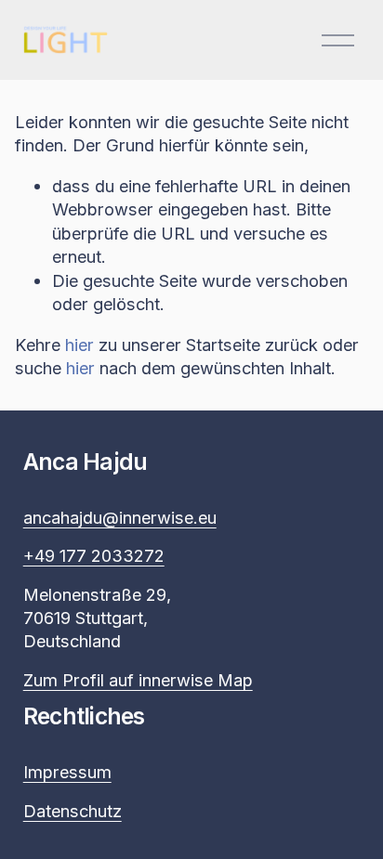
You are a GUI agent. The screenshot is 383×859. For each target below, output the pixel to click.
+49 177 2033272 (94, 555)
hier (79, 344)
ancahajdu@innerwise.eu (120, 517)
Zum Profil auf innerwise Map (138, 680)
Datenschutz (72, 810)
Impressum (67, 771)
